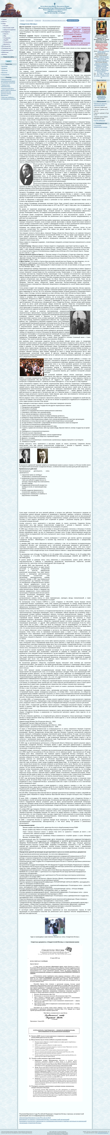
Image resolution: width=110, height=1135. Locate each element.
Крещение (4, 66)
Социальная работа (7, 50)
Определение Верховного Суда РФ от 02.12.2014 (35, 1118)
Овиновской (101, 58)
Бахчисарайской (101, 71)
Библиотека (5, 52)
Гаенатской (98, 67)
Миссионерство (6, 46)
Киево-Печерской (104, 56)
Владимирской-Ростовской (101, 65)
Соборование (5, 74)
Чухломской (105, 67)
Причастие (5, 70)
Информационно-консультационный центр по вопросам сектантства (8, 81)
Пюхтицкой (105, 60)
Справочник (38, 20)
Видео (55, 935)
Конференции (8, 42)
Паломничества (6, 48)
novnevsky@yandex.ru (103, 1133)
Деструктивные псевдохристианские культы (54, 20)
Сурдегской (103, 69)
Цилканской (104, 63)
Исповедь (4, 68)
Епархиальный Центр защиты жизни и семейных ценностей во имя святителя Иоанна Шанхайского (8, 92)
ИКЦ (5, 36)
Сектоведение (29, 20)
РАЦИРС (6, 40)
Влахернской (105, 70)
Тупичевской (97, 70)
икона (101, 49)
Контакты (4, 54)
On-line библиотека (99, 120)
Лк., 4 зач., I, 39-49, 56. (103, 73)
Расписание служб (9, 27)
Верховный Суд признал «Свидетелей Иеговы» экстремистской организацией (44, 1119)
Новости (4, 21)
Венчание (4, 72)
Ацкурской (98, 63)
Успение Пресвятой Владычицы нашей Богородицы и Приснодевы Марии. (101, 46)
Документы (7, 44)
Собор (4, 23)
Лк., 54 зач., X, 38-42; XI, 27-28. (101, 76)
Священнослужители (9, 29)
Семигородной (98, 60)
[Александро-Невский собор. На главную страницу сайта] (11, 16)
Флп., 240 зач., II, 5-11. (103, 74)
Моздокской (99, 66)
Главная (22, 20)
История (6, 25)
